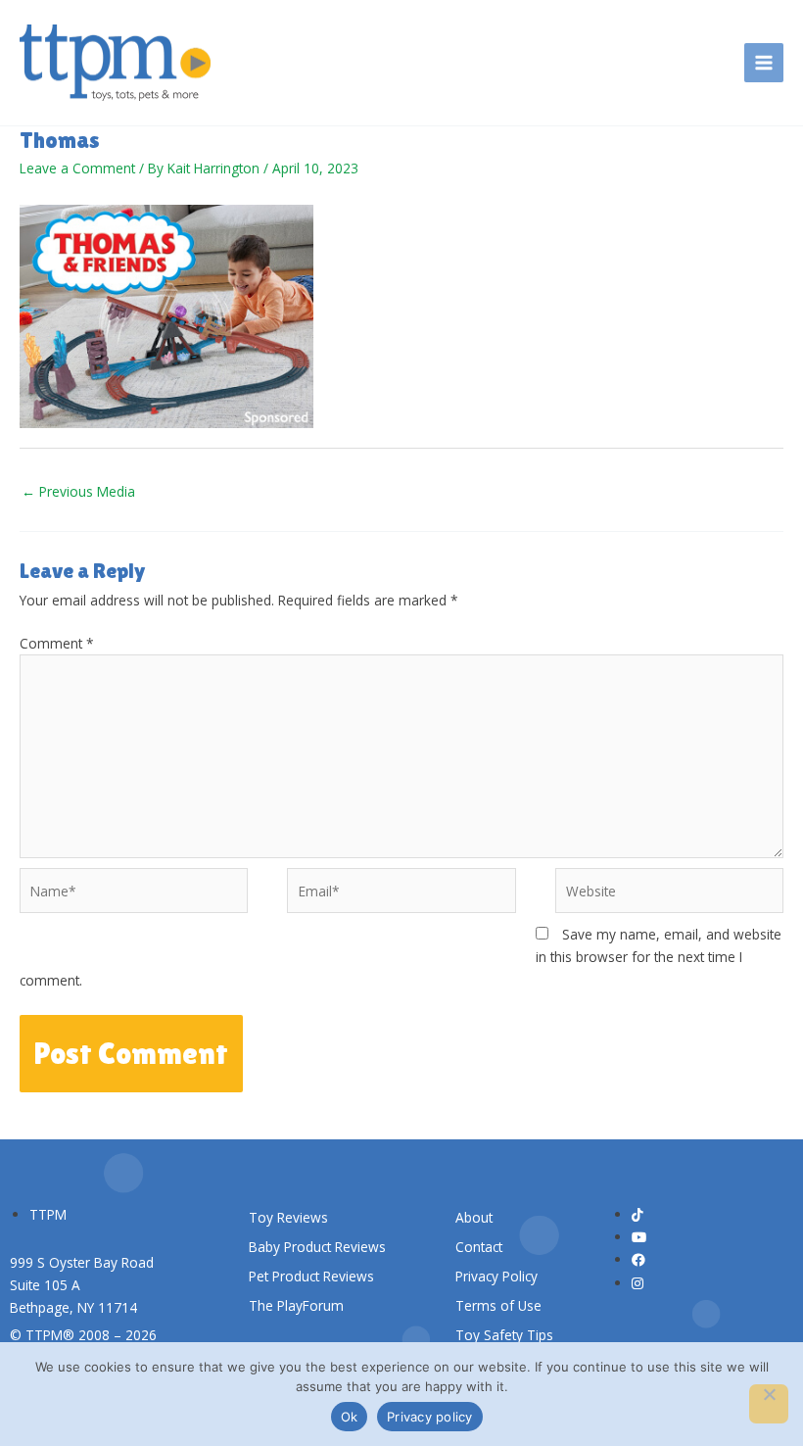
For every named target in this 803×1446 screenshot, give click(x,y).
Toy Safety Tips (504, 1335)
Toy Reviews (288, 1217)
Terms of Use (498, 1305)
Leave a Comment (77, 168)
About (474, 1217)
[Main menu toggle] (764, 63)
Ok (349, 1416)
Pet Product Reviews (311, 1276)
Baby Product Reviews (317, 1246)
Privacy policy (430, 1416)
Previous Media (78, 491)
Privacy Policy (496, 1276)
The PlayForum (296, 1305)
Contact (478, 1246)
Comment (57, 643)
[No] (768, 1403)
